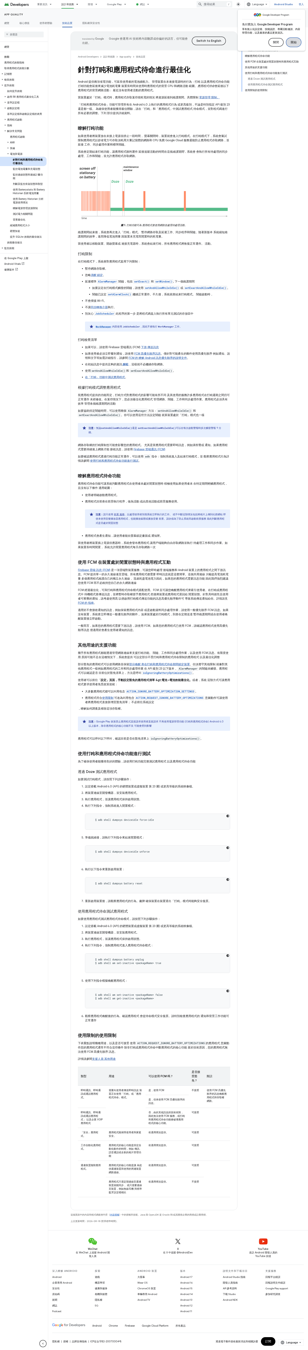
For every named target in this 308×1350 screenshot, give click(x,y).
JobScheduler (104, 313)
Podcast (56, 1311)
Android (56, 1277)
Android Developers (88, 56)
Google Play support (276, 1288)
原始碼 (56, 1294)
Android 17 (186, 1277)
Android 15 (186, 1288)
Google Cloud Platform (155, 1325)
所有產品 (181, 1325)
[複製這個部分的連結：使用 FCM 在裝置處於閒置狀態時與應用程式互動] (174, 562)
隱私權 (98, 1299)
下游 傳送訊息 (150, 347)
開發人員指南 (230, 1282)
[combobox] (214, 4)
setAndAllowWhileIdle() (162, 288)
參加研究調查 (272, 1294)
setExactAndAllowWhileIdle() (205, 288)
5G (96, 1305)
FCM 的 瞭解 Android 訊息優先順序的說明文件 (158, 358)
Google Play (114, 4)
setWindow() (163, 281)
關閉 (276, 42)
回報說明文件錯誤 (275, 1282)
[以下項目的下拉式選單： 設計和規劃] (79, 4)
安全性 (56, 1288)
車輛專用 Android (147, 1294)
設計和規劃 (67, 4)
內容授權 (114, 1214)
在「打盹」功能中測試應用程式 (105, 377)
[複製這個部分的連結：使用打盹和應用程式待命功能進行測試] (154, 754)
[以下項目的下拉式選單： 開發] (98, 4)
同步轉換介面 (99, 307)
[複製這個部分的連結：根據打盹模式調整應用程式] (124, 388)
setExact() (141, 281)
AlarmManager (107, 281)
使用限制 (108, 698)
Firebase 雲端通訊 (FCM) (149, 449)
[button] (23, 74)
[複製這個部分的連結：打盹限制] (95, 254)
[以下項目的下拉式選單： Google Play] (127, 4)
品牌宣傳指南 (79, 1341)
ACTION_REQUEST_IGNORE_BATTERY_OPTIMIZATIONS (169, 698)
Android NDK (230, 1299)
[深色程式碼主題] (228, 816)
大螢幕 (141, 1277)
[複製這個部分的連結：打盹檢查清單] (100, 340)
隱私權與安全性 (91, 23)
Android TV (143, 1299)
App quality (13, 14)
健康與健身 (101, 1288)
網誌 (142, 4)
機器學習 (100, 1282)
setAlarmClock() (119, 294)
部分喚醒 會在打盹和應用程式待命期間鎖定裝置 (159, 664)
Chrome (113, 1325)
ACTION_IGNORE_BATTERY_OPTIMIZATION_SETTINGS (160, 691)
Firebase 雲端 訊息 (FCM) (94, 570)
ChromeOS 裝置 (146, 1288)
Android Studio (283, 4)
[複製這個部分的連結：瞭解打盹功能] (107, 128)
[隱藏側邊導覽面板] (43, 1343)
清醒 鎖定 (97, 275)
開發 (90, 4)
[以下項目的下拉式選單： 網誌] (150, 4)
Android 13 (186, 1299)
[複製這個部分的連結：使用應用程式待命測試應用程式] (131, 912)
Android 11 (186, 1311)
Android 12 (186, 1305)
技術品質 (67, 23)
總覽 (6, 23)
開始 (294, 42)
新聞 (54, 1299)
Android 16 (186, 1282)
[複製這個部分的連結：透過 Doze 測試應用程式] (120, 772)
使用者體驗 (46, 23)
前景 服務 (119, 514)
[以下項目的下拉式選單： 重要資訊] (52, 4)
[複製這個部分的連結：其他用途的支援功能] (120, 645)
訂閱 (268, 1341)
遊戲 (97, 1277)
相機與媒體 (101, 1294)
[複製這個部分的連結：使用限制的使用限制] (120, 1036)
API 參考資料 (230, 1288)
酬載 (125, 364)
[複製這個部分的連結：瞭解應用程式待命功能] (124, 476)
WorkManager (103, 326)
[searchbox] (24, 34)
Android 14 (186, 1294)
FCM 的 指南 (86, 603)
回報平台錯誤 (272, 1277)
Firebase (130, 1325)
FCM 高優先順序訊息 (147, 353)
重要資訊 (42, 4)
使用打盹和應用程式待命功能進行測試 (114, 461)
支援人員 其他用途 (104, 1059)
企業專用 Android (62, 1282)
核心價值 (24, 23)
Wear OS (142, 1282)
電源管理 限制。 (209, 97)
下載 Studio (229, 1294)
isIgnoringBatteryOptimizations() (167, 673)
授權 (65, 1341)
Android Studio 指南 (234, 1277)
